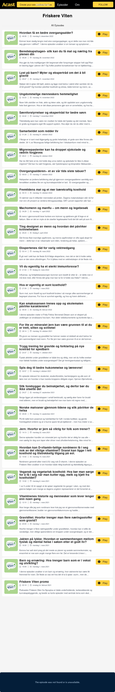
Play (105, 34)
